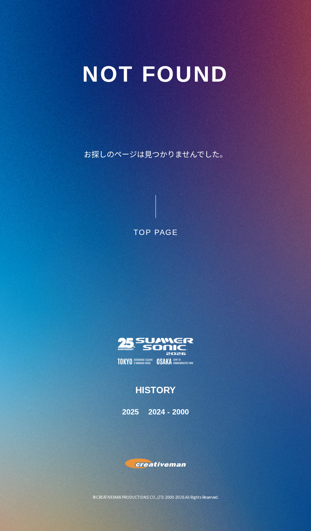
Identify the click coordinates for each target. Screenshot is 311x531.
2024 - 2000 (168, 412)
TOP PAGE (156, 232)
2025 (130, 412)
